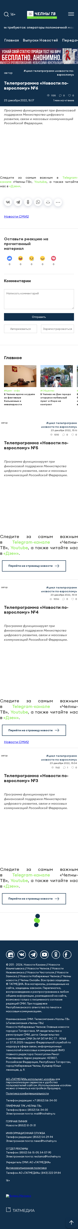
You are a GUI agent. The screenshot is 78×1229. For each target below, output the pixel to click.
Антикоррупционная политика (26, 1167)
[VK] (21, 954)
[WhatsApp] (38, 202)
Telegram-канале (31, 542)
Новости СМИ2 (16, 216)
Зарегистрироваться (57, 329)
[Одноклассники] (28, 202)
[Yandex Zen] (10, 954)
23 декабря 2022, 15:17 (19, 100)
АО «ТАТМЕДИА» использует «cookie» (30, 1079)
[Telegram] (18, 202)
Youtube (40, 182)
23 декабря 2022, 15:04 (63, 763)
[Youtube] (44, 954)
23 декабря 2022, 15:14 (64, 594)
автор (8, 73)
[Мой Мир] (48, 202)
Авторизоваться (20, 328)
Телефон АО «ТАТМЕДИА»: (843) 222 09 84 (33, 1172)
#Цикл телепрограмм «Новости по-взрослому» (49, 72)
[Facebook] (67, 954)
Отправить (39, 316)
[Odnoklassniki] (56, 954)
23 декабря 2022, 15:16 (64, 430)
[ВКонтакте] (8, 202)
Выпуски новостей (40, 40)
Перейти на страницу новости (30, 566)
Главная (11, 40)
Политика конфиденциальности (27, 1093)
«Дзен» (14, 186)
